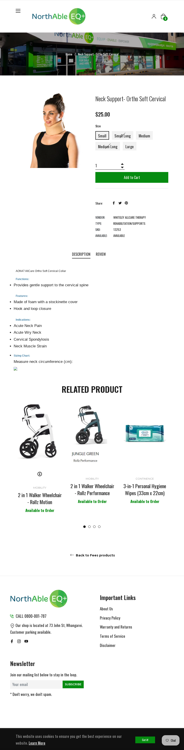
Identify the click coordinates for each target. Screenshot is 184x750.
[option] (39, 464)
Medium (144, 136)
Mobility (39, 487)
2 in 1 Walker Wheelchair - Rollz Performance (92, 489)
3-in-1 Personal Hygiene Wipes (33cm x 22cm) (144, 489)
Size (98, 126)
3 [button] (94, 526)
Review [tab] (101, 254)
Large (129, 146)
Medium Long (107, 146)
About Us (106, 608)
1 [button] (84, 526)
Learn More (37, 743)
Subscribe (73, 684)
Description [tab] (81, 254)
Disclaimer (108, 645)
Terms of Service (112, 636)
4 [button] (99, 526)
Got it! (145, 740)
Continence (145, 478)
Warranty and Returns (116, 627)
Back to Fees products (95, 555)
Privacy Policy (110, 618)
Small (102, 136)
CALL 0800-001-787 (31, 616)
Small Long (122, 136)
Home (69, 54)
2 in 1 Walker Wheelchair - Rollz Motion (40, 498)
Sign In (153, 16)
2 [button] (89, 526)
